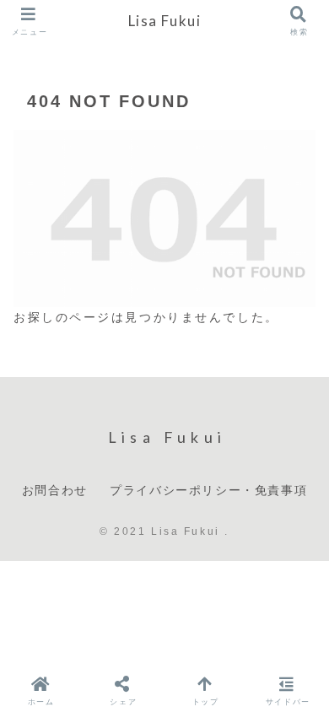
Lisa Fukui (165, 21)
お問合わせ (55, 490)
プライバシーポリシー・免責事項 (208, 490)
